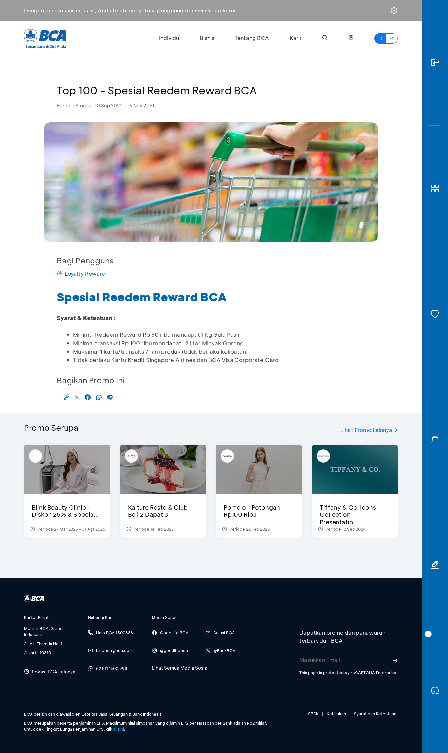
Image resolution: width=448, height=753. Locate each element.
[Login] (435, 63)
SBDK (313, 713)
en (392, 38)
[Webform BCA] (435, 565)
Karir (296, 37)
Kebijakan (336, 713)
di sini (118, 729)
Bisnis (207, 37)
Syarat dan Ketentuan (375, 713)
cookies (201, 11)
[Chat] (435, 690)
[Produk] (435, 188)
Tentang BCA (252, 37)
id (380, 38)
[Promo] (435, 439)
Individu (169, 37)
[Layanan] (435, 314)
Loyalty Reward (85, 273)
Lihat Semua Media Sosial (180, 668)
